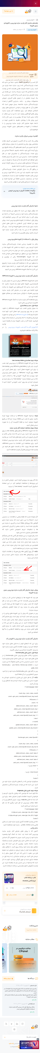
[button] (36, 903)
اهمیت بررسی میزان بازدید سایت (20, 69)
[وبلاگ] (37, 20)
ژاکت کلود (11, 1044)
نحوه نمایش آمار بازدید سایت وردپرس (19, 73)
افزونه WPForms (21, 314)
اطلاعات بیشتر (13, 895)
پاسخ (33, 1000)
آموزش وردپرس (30, 20)
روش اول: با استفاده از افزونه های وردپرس (18, 76)
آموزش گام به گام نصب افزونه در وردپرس (22, 327)
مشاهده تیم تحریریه (31, 930)
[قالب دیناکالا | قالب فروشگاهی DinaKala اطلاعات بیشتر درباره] (7, 895)
